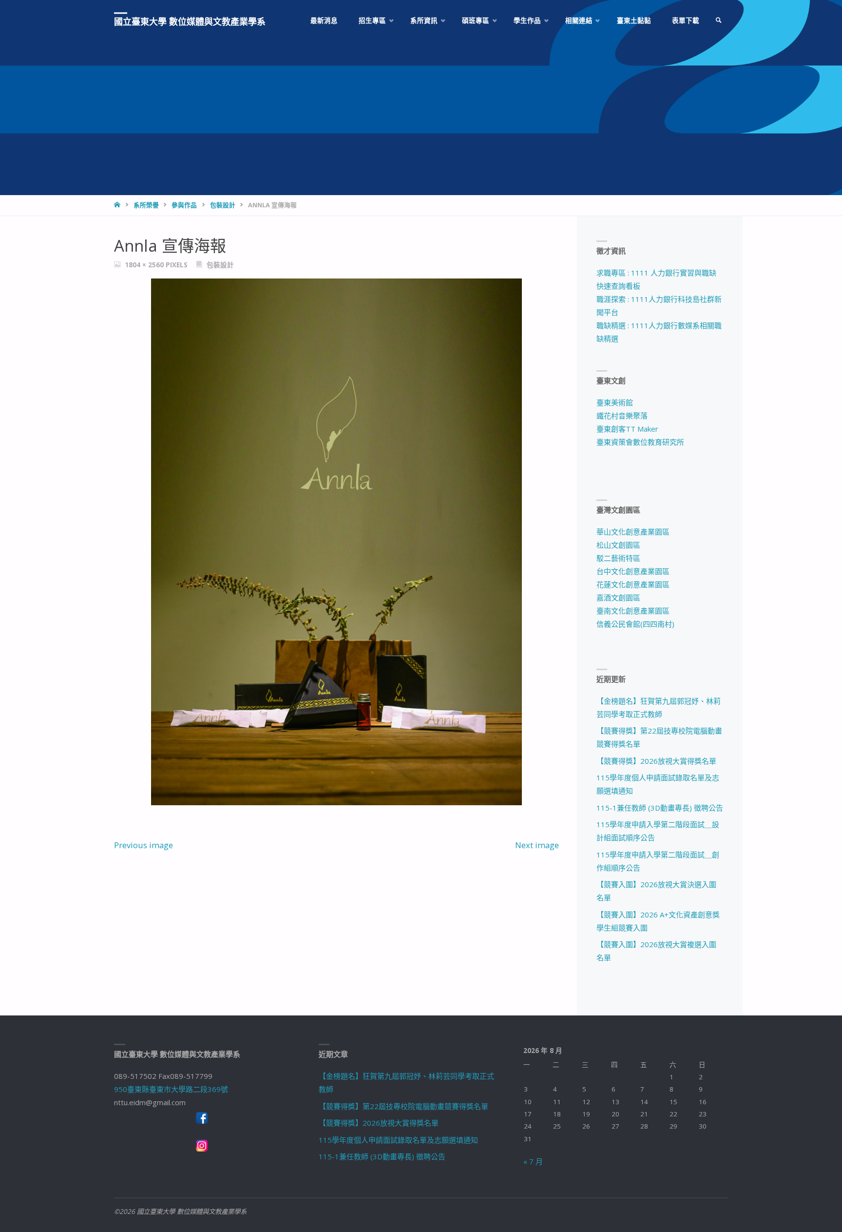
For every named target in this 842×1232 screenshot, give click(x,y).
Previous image (143, 845)
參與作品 (184, 204)
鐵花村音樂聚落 (622, 415)
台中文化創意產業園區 (633, 571)
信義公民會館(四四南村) (635, 624)
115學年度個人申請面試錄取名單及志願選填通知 (398, 1140)
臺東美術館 (614, 402)
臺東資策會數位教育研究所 (640, 442)
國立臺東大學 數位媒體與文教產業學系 (190, 21)
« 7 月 (533, 1161)
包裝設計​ (222, 204)
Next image (537, 845)
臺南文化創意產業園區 (633, 611)
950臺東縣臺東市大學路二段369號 (171, 1089)
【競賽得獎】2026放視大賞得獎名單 (656, 761)
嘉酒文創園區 (618, 597)
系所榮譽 (146, 204)
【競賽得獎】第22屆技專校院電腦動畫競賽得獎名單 (403, 1106)
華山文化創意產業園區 (633, 532)
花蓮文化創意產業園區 (633, 584)
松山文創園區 (618, 545)
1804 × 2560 (145, 264)
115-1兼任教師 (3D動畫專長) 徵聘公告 (659, 808)
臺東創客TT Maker (627, 429)
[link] (718, 20)
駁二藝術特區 (618, 558)
